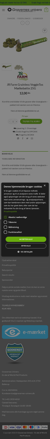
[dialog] (25, 220)
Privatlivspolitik (10, 211)
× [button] (45, 186)
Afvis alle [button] (26, 246)
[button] (25, 251)
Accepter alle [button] (25, 239)
